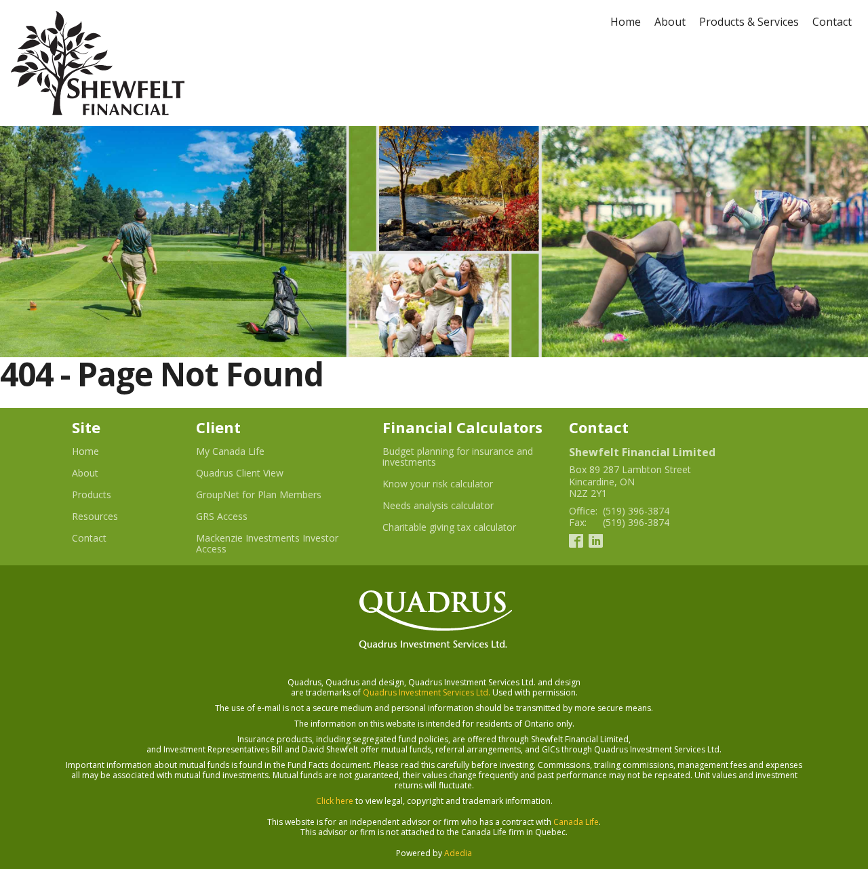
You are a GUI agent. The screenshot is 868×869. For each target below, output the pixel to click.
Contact (832, 21)
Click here (334, 801)
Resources (95, 516)
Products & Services (749, 21)
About (670, 21)
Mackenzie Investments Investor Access (267, 543)
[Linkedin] (596, 539)
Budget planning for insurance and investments (457, 457)
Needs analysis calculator (454, 505)
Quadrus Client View (256, 473)
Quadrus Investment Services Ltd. (426, 692)
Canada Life (576, 822)
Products (91, 494)
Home (625, 21)
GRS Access (238, 516)
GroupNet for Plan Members (275, 494)
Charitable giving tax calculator (464, 527)
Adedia (458, 853)
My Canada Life (247, 451)
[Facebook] (576, 539)
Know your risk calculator (454, 484)
